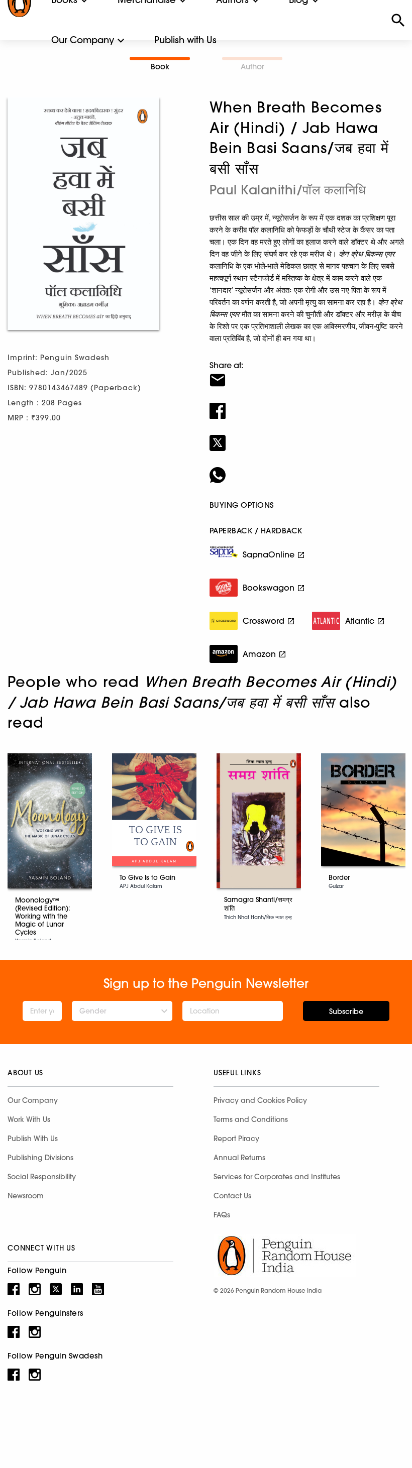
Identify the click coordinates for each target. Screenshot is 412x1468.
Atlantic (359, 621)
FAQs (222, 1214)
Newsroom (26, 1195)
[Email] (307, 374)
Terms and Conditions (251, 1119)
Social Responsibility (42, 1176)
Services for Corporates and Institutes (277, 1176)
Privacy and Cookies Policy (260, 1100)
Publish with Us (185, 40)
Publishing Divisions (40, 1157)
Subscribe (346, 1011)
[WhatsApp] (307, 468)
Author (252, 66)
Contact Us (232, 1195)
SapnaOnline (268, 554)
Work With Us (29, 1119)
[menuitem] (82, 40)
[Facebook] (307, 404)
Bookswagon (268, 588)
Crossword (263, 621)
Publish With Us (33, 1138)
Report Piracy (236, 1138)
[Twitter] (307, 436)
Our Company (82, 40)
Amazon (259, 654)
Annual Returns (239, 1157)
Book (160, 66)
